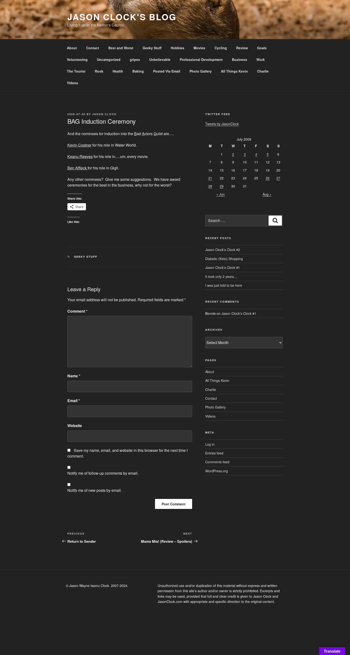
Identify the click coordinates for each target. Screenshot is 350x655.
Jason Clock (104, 114)
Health (118, 71)
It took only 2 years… (221, 276)
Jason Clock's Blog (121, 16)
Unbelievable (159, 59)
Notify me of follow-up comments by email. (102, 473)
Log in (210, 444)
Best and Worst (120, 47)
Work (260, 59)
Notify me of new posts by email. (94, 490)
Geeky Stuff (152, 47)
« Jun (220, 194)
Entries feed (214, 453)
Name (73, 376)
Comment (77, 311)
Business (239, 59)
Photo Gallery (201, 71)
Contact (92, 47)
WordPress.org (216, 470)
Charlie (263, 71)
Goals (262, 47)
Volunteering (77, 59)
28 (210, 186)
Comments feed (217, 461)
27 (278, 178)
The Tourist (76, 71)
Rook (99, 71)
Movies (199, 47)
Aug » (267, 194)
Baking (138, 71)
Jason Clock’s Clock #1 (222, 267)
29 (222, 186)
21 (210, 178)
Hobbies (177, 47)
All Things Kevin (234, 71)
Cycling (221, 47)
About (72, 47)
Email (73, 400)
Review (242, 47)
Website (74, 425)
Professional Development (201, 59)
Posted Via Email (166, 71)
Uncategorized (108, 59)
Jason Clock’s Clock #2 (222, 249)
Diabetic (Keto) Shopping (224, 258)
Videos (72, 82)
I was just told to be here (223, 285)
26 (268, 178)
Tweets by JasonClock (222, 123)
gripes (135, 59)
